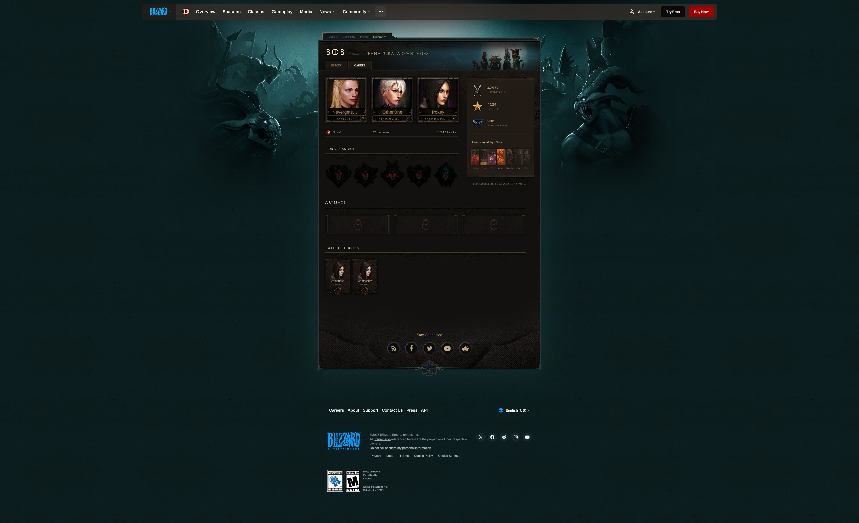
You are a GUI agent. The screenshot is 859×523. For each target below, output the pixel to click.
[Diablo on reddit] (465, 348)
